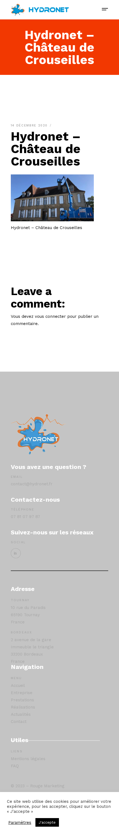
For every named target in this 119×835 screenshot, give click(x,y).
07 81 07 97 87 (25, 516)
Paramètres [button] (19, 822)
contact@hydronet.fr (32, 483)
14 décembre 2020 (30, 125)
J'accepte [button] (47, 822)
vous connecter (50, 316)
